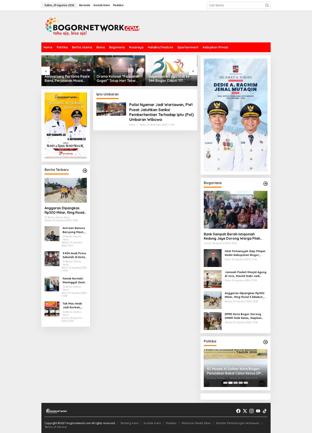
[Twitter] (245, 411)
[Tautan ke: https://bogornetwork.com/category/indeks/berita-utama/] (84, 170)
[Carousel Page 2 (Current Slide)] (230, 383)
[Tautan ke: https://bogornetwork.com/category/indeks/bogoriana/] (265, 183)
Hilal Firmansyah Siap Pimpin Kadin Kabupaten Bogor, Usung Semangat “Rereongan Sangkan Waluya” (246, 253)
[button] (267, 5)
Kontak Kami (152, 423)
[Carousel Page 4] (241, 383)
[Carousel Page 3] (235, 383)
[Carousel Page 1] (225, 383)
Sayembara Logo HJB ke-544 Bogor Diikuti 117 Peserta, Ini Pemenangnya (170, 78)
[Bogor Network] (92, 26)
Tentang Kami (129, 423)
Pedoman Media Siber (196, 423)
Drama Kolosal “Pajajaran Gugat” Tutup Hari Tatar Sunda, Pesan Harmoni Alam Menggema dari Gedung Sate (118, 78)
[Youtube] (258, 411)
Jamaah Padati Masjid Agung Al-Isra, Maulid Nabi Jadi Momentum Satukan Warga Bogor (245, 274)
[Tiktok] (264, 411)
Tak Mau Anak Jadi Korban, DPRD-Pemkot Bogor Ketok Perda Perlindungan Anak (72, 305)
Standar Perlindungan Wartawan (237, 423)
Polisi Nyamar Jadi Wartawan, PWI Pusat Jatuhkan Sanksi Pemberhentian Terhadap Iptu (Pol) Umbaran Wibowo (161, 112)
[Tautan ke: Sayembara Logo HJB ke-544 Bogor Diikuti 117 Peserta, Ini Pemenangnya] (171, 70)
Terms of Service (56, 427)
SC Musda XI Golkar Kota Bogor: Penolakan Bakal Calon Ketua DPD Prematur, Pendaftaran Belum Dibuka (235, 371)
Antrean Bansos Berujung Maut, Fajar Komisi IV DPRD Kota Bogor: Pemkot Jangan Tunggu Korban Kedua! (74, 230)
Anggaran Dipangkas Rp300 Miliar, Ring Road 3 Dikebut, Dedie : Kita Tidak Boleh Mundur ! (64, 210)
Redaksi (171, 423)
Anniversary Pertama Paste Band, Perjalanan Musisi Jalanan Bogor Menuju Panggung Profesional (67, 78)
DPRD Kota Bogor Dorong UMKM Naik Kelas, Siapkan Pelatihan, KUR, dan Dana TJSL (243, 316)
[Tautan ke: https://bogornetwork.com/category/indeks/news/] (265, 342)
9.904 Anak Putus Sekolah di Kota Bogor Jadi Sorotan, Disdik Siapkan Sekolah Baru (74, 255)
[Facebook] (238, 411)
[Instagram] (251, 411)
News (132, 124)
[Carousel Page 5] (246, 383)
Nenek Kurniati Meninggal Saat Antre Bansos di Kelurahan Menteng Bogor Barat (74, 280)
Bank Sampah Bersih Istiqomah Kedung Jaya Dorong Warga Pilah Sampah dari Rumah (232, 236)
